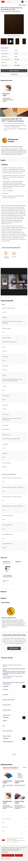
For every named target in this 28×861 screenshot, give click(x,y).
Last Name (5, 694)
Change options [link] (4, 47)
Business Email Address (9, 699)
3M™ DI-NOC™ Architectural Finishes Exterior (8, 100)
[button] (6, 858)
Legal (8, 838)
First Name (5, 689)
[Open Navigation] (26, 1)
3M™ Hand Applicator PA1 (8, 786)
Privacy (11, 838)
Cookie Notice (5, 852)
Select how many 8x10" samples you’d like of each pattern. (13, 683)
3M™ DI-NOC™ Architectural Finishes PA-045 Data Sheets (8, 576)
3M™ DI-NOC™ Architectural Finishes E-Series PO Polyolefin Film (20, 807)
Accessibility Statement (11, 839)
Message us (15, 648)
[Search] (23, 2)
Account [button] (23, 5)
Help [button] (3, 831)
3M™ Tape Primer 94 (20, 785)
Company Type (6, 715)
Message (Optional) (8, 741)
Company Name (7, 710)
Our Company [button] (6, 818)
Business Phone (7, 704)
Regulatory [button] (5, 827)
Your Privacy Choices (11, 840)
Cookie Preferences (21, 840)
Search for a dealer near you (9, 617)
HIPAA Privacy (16, 838)
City (4, 725)
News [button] (3, 823)
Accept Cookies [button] (19, 855)
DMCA (21, 838)
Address (5, 720)
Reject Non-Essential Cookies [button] (8, 855)
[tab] (6, 561)
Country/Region (7, 736)
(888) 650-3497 (20, 643)
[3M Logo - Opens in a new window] (3, 2)
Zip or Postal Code (7, 731)
